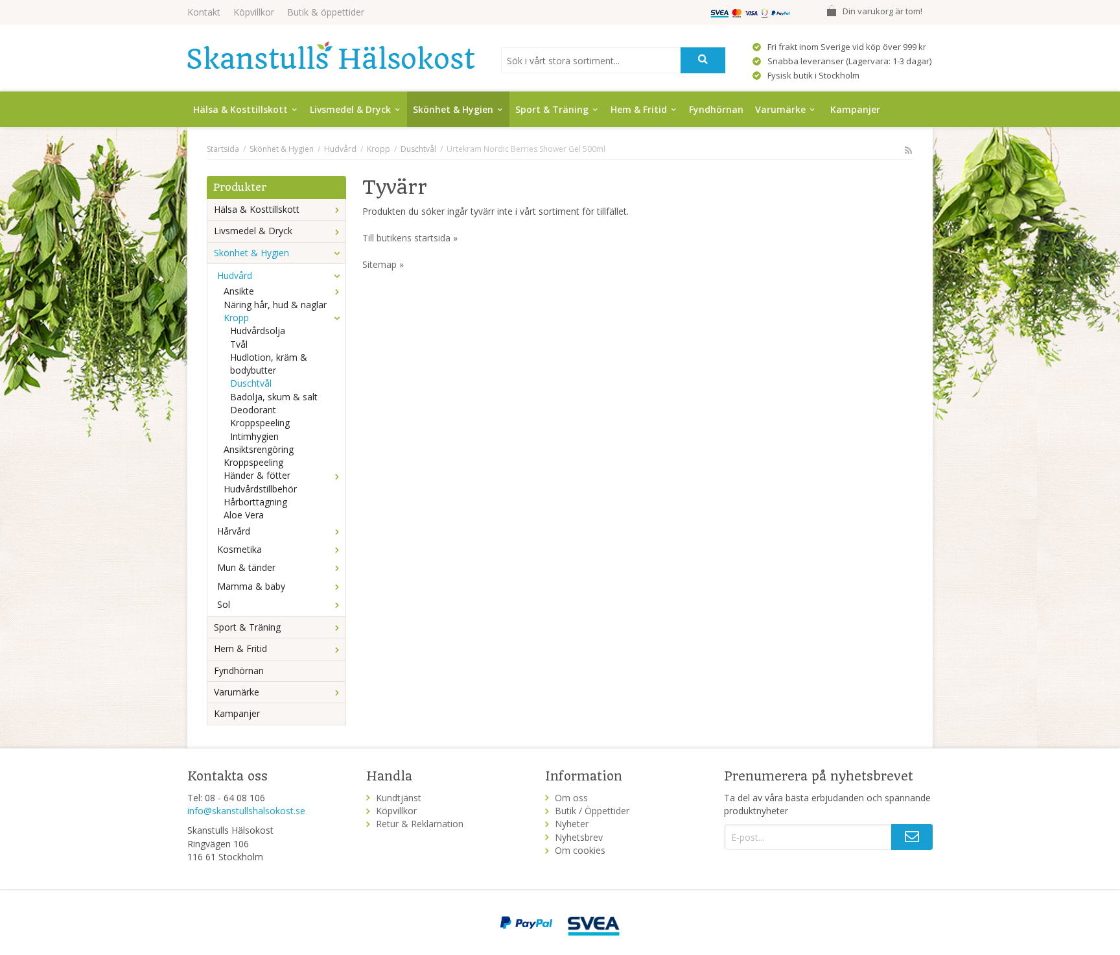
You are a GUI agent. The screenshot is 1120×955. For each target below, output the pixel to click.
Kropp (236, 317)
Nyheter (572, 823)
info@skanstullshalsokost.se (246, 810)
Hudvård (234, 275)
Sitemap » (383, 264)
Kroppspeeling (260, 423)
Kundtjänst (398, 798)
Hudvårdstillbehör (260, 489)
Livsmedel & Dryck (350, 109)
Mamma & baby (251, 586)
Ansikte (239, 291)
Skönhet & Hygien (453, 109)
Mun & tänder (246, 567)
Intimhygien (254, 436)
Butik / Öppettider (592, 810)
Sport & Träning (552, 109)
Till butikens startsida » (410, 238)
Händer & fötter (257, 475)
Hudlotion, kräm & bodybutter (268, 363)
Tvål (239, 344)
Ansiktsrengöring (259, 449)
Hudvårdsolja (257, 330)
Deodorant (253, 410)
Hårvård (233, 531)
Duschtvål (251, 383)
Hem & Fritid (639, 109)
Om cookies (580, 850)
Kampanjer (855, 109)
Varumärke (780, 109)
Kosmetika (239, 549)
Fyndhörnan (716, 109)
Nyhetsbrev (579, 837)
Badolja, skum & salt (274, 397)
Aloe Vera (244, 515)
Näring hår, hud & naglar (275, 304)
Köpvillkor (253, 12)
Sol (223, 604)
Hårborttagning (255, 502)
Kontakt (203, 12)
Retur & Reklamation (419, 823)
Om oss (571, 798)
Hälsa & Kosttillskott (240, 109)
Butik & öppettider (325, 12)
